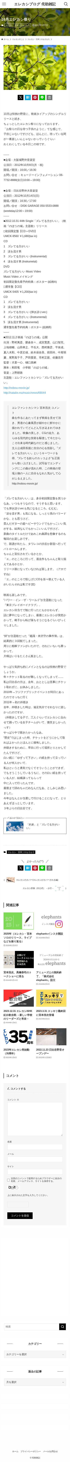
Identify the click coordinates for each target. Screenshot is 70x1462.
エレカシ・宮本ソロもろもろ (17, 25)
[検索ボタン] (66, 4)
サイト (10, 1166)
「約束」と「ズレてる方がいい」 (42, 826)
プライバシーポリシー (31, 1451)
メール (10, 1154)
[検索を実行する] (62, 1326)
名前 (9, 1141)
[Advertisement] (35, 1275)
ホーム (15, 1451)
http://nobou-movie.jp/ (16, 387)
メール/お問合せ (50, 1451)
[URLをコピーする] (49, 97)
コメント (13, 1099)
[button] (21, 97)
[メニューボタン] (4, 4)
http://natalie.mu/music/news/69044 (25, 392)
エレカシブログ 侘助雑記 (35, 4)
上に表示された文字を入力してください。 (28, 1195)
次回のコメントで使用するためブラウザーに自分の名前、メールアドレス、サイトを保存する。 (36, 1179)
